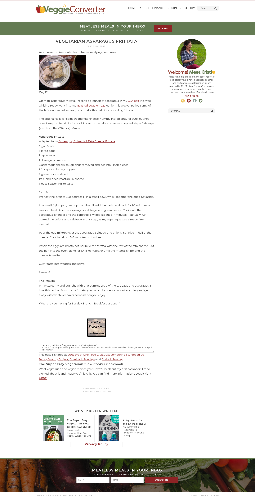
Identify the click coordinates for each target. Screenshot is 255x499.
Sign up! (163, 28)
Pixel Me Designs (210, 495)
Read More (192, 96)
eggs (99, 391)
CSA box (133, 101)
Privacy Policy (96, 444)
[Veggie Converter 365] (96, 335)
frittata (107, 391)
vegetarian (103, 388)
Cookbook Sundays (82, 359)
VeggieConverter (71, 9)
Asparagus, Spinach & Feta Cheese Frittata (86, 141)
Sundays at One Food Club (85, 354)
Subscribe (162, 480)
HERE (43, 378)
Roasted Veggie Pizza (91, 105)
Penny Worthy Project (53, 359)
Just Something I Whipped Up (124, 354)
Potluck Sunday (112, 359)
